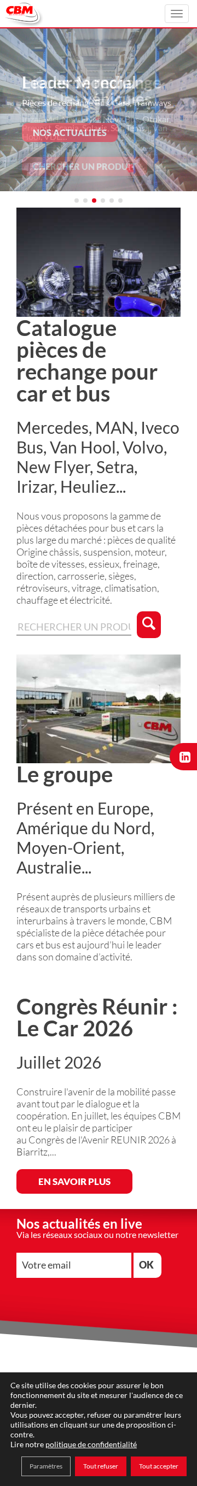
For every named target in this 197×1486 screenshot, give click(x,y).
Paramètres (46, 1466)
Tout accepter (158, 1466)
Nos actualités (70, 132)
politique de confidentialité (91, 1444)
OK (146, 1265)
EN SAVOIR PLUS (74, 1181)
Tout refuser (100, 1466)
